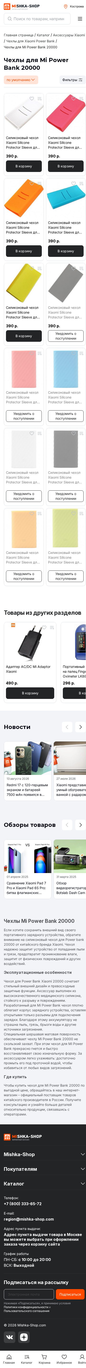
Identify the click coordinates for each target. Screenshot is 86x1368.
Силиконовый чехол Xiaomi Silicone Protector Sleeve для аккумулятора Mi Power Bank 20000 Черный (64, 477)
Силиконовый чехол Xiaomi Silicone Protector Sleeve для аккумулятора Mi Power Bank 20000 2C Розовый (64, 143)
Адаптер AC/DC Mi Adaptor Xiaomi (28, 669)
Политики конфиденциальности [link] (26, 1307)
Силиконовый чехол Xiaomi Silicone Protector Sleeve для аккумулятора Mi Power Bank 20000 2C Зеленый (22, 312)
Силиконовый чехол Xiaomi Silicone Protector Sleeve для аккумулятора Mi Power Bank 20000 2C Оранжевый (22, 228)
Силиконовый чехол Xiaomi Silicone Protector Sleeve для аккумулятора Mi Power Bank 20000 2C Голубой (64, 228)
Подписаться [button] (70, 1294)
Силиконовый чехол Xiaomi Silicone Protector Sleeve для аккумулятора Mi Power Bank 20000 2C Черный (64, 312)
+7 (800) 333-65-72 (23, 1203)
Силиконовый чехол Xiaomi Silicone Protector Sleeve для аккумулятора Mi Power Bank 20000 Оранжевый (22, 558)
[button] (24, 166)
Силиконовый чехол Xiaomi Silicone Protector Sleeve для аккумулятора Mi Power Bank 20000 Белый (22, 477)
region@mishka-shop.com (29, 1219)
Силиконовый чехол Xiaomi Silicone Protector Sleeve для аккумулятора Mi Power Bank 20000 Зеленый (64, 558)
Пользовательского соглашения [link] (26, 1311)
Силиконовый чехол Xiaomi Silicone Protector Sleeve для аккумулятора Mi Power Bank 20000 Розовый (22, 397)
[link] (30, 47)
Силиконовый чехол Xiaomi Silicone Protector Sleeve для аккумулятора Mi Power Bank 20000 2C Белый (22, 143)
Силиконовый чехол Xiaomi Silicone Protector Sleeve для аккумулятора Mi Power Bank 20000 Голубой (64, 397)
